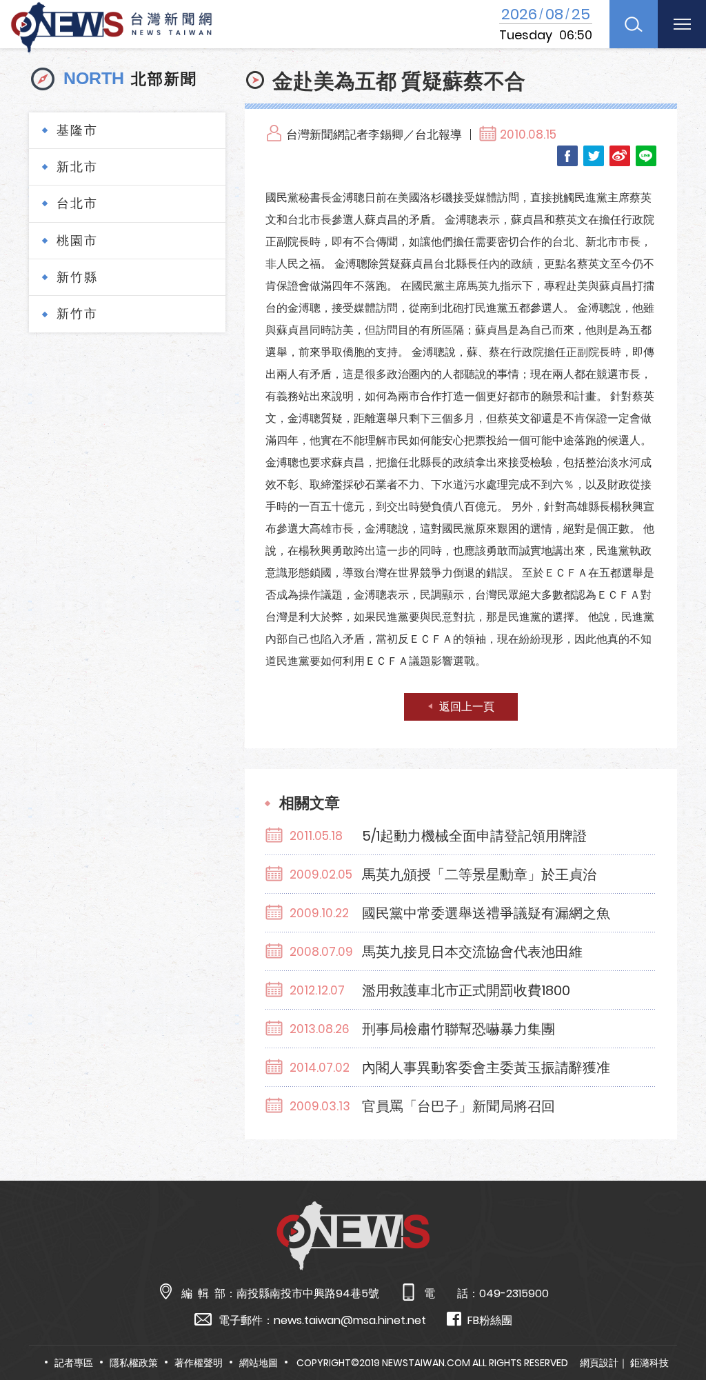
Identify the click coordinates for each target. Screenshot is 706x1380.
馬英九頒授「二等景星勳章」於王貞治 (479, 874)
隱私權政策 (134, 1363)
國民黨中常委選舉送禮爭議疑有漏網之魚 (486, 913)
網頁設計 (599, 1363)
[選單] (682, 24)
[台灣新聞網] (111, 25)
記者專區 (73, 1363)
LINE (646, 156)
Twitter (593, 156)
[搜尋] (633, 24)
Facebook (567, 156)
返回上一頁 (466, 706)
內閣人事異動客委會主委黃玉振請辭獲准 (486, 1067)
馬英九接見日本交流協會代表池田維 (472, 951)
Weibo (619, 156)
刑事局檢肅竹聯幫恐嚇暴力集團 (458, 1029)
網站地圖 (258, 1363)
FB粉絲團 (489, 1320)
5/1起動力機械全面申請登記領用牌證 (474, 836)
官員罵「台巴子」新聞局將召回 (458, 1106)
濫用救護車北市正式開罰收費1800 (466, 990)
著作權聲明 (198, 1363)
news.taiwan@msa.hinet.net (350, 1320)
